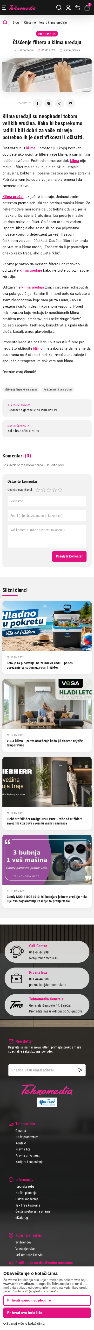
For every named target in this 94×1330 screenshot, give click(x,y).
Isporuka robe (24, 1186)
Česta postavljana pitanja (32, 1211)
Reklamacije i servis (28, 1255)
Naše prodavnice (27, 1137)
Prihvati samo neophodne (29, 1300)
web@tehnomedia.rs (43, 958)
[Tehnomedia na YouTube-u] (70, 103)
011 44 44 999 (39, 952)
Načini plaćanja (26, 1193)
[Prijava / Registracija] (68, 7)
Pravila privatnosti (27, 1155)
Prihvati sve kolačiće (24, 1313)
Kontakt (20, 1143)
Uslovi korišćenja (27, 1199)
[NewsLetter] (80, 1070)
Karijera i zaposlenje (29, 1162)
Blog (16, 22)
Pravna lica (23, 1149)
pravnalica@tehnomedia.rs (47, 985)
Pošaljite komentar (69, 556)
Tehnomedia (22, 7)
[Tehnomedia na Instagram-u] (49, 103)
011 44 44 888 (39, 979)
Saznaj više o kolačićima (25, 1323)
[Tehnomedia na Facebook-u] (37, 103)
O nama (20, 1131)
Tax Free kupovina (27, 1205)
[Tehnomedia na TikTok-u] (59, 103)
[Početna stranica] (4, 22)
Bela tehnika (47, 33)
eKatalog (21, 1218)
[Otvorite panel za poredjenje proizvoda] (77, 7)
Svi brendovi (23, 1242)
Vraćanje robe (25, 1248)
